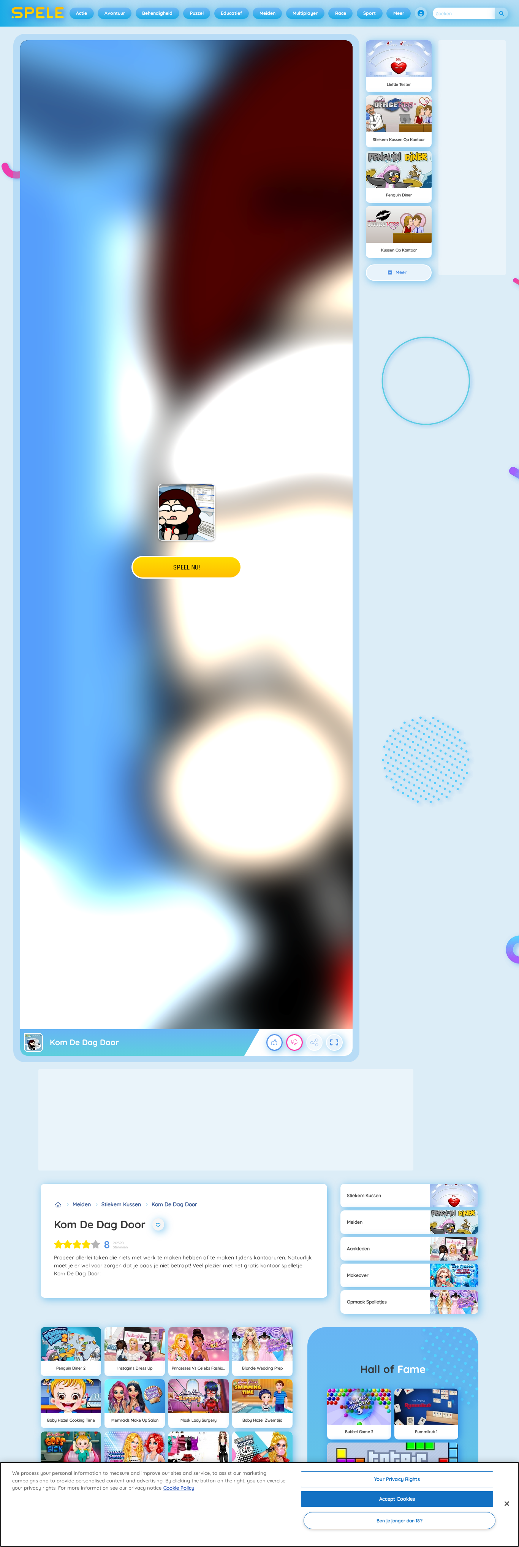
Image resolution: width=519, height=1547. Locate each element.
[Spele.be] (58, 1204)
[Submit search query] (501, 13)
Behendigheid (157, 13)
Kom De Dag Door (174, 1204)
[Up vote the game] (274, 1042)
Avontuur (114, 13)
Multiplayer (305, 13)
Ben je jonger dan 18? (399, 1520)
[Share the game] (314, 1042)
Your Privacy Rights (396, 1479)
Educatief (231, 13)
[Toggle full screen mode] (334, 1042)
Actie (81, 13)
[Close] (506, 1503)
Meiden (267, 13)
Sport (369, 13)
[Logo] (37, 13)
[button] (421, 13)
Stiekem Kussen (121, 1204)
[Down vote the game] (294, 1042)
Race (340, 13)
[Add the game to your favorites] (158, 1224)
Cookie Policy (178, 1488)
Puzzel (197, 13)
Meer (398, 13)
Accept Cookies (397, 1499)
